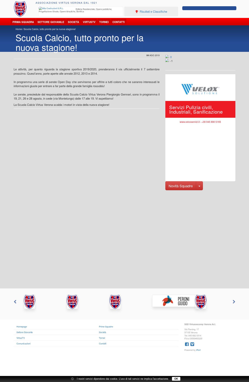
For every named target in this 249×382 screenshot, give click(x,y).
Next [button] (234, 302)
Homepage (22, 326)
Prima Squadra (23, 22)
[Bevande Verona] (39, 302)
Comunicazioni (23, 343)
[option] (81, 10)
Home (19, 29)
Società (73, 22)
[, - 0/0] (174, 63)
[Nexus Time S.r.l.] (124, 302)
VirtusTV (89, 22)
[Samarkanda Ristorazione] (81, 302)
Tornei (104, 22)
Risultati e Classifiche (153, 11)
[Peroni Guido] (167, 301)
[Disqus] (124, 239)
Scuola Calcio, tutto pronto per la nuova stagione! (50, 29)
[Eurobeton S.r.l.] (210, 302)
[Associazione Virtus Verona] (20, 9)
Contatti (118, 22)
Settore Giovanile (51, 22)
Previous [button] (15, 302)
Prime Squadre (106, 326)
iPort (198, 349)
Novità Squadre (181, 185)
